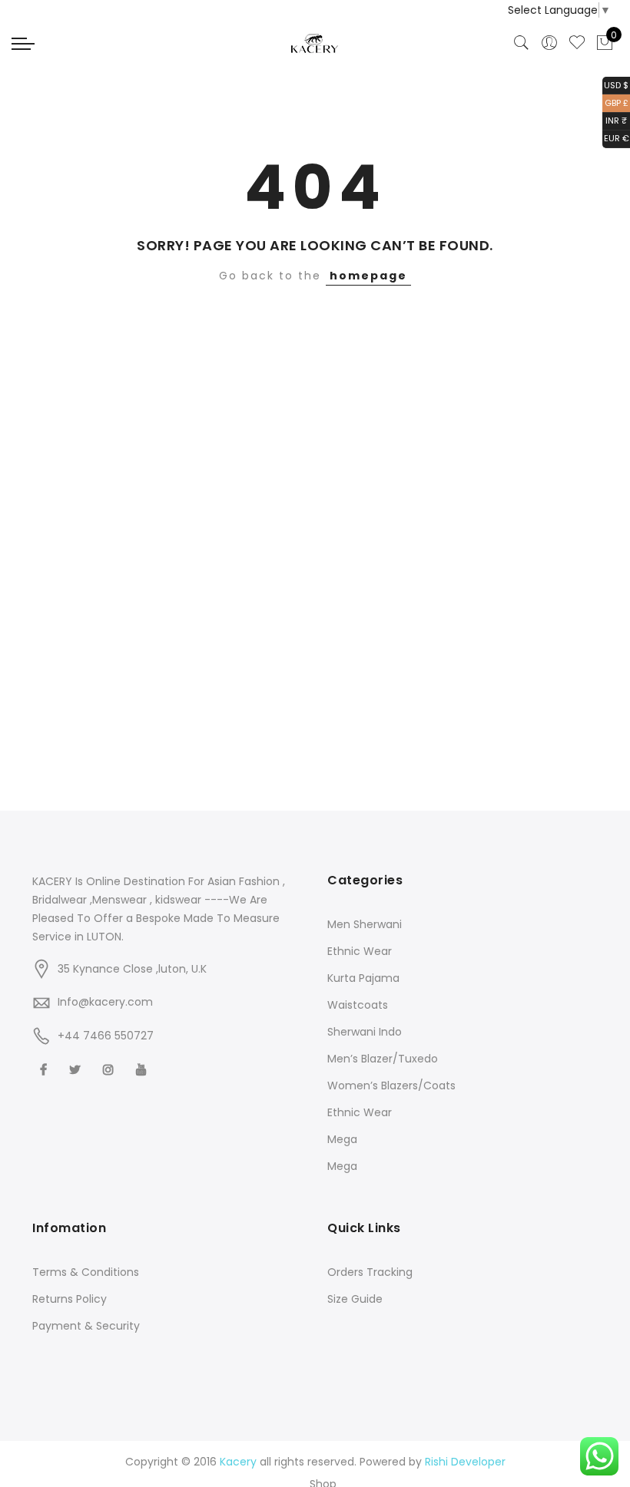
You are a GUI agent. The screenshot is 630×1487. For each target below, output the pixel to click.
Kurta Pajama (363, 978)
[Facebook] (45, 1069)
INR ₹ (614, 120)
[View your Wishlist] (577, 43)
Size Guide (355, 1299)
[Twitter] (77, 1069)
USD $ (615, 84)
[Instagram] (110, 1069)
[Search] (522, 43)
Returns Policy (69, 1299)
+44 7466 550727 (106, 1035)
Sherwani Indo (364, 1031)
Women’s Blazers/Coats (391, 1085)
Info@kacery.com (105, 1002)
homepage (368, 275)
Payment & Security (86, 1325)
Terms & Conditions (85, 1272)
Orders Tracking (370, 1272)
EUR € (615, 138)
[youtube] (143, 1069)
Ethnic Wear (359, 951)
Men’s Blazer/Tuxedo (382, 1058)
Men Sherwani (364, 924)
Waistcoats (357, 1005)
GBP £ (615, 101)
